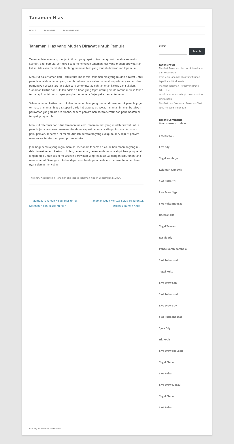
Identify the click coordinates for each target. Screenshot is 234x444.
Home (32, 30)
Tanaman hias (87, 177)
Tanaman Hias (46, 17)
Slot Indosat (166, 135)
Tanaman (49, 30)
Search (162, 45)
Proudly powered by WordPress (45, 428)
